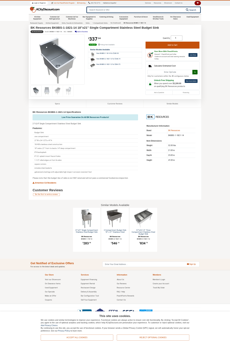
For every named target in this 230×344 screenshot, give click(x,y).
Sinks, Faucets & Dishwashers (72, 23)
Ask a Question (159, 92)
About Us (120, 280)
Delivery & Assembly (89, 292)
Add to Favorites (82, 32)
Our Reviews (121, 284)
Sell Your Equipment (89, 300)
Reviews (114, 104)
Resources (157, 3)
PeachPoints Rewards (125, 296)
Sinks (88, 23)
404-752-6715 (95, 3)
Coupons (48, 300)
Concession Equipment (123, 18)
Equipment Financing (89, 280)
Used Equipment (193, 17)
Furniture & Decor (141, 17)
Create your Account (161, 284)
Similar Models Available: (100, 50)
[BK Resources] (158, 117)
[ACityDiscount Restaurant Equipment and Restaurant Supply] (45, 9)
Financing (81, 3)
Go (195, 72)
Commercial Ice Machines (72, 18)
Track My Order (159, 288)
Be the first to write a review (46, 194)
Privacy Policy (64, 331)
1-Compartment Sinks (100, 23)
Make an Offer (50, 296)
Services (148, 3)
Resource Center (123, 288)
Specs (57, 104)
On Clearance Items (175, 18)
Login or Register (39, 3)
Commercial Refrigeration (54, 18)
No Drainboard (116, 23)
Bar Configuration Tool (90, 296)
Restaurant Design (88, 288)
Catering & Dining (106, 17)
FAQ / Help (121, 292)
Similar (172, 104)
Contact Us (178, 3)
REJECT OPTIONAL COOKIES (153, 337)
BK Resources (37, 32)
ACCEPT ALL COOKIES (76, 337)
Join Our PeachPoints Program (64, 3)
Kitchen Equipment (37, 18)
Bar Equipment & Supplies (89, 18)
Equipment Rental (88, 284)
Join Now (193, 55)
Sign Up (192, 264)
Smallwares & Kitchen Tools (158, 18)
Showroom (168, 3)
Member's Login (159, 280)
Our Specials (50, 292)
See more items (191, 81)
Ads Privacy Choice (49, 325)
